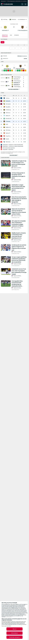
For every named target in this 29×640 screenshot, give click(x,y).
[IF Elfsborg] (4, 110)
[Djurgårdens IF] (4, 107)
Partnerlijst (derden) (6, 626)
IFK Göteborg (8, 130)
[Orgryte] (4, 139)
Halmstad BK (8, 141)
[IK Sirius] (4, 98)
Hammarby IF (5, 30)
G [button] (18, 95)
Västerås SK (8, 118)
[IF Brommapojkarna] (4, 121)
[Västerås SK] (4, 118)
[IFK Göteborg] (4, 130)
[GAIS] (4, 124)
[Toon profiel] (5, 27)
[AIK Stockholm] (4, 113)
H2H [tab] (11, 35)
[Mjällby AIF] (4, 127)
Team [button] (4, 95)
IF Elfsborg (8, 109)
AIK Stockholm (8, 112)
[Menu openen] (25, 4)
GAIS (7, 124)
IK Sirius (7, 98)
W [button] (16, 95)
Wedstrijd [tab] (5, 35)
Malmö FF (8, 115)
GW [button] (13, 95)
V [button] (21, 95)
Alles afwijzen (14, 633)
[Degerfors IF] (4, 136)
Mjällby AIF (8, 127)
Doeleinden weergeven (14, 637)
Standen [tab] (16, 35)
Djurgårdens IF (8, 107)
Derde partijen (9, 616)
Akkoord (14, 629)
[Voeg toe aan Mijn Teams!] (1, 27)
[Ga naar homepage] (8, 4)
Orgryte (7, 139)
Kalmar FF (8, 133)
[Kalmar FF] (4, 133)
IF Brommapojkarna (22, 30)
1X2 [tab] (2, 42)
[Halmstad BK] (4, 142)
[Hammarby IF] (4, 101)
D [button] (24, 95)
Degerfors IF (8, 136)
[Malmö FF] (4, 115)
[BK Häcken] (4, 104)
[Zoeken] (22, 4)
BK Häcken (8, 104)
